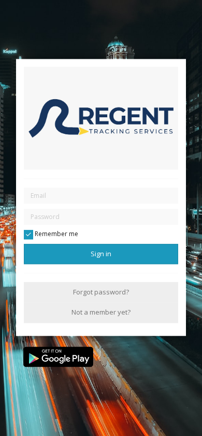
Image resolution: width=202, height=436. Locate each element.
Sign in (101, 253)
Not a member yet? (101, 312)
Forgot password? (101, 292)
